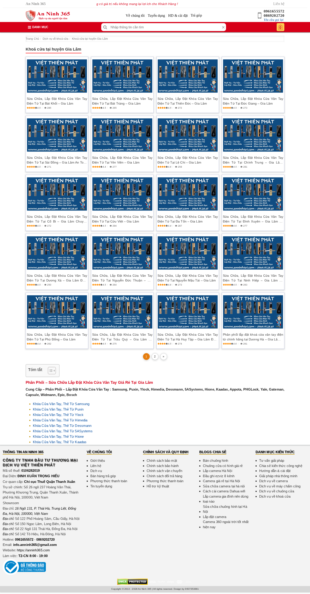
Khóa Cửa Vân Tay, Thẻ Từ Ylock (58, 415)
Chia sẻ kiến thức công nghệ (280, 466)
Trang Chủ (32, 38)
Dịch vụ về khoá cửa (55, 38)
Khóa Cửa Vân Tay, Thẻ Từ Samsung (61, 404)
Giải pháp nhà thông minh (278, 476)
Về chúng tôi (135, 15)
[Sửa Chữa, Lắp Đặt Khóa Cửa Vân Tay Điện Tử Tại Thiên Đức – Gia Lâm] (187, 76)
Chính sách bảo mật (162, 460)
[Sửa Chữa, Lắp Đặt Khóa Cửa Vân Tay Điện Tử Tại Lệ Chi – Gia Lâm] (187, 135)
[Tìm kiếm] (105, 27)
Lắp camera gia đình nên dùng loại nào (225, 499)
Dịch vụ (96, 471)
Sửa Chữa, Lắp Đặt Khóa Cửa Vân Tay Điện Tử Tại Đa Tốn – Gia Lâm (187, 219)
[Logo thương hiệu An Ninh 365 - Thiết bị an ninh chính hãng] (48, 15)
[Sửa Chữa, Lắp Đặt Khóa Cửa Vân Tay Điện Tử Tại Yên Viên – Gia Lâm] (122, 135)
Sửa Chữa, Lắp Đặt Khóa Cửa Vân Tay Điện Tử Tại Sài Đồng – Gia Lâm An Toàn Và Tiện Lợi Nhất (57, 160)
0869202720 (274, 15)
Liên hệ (278, 4)
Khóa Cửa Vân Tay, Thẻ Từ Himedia (60, 420)
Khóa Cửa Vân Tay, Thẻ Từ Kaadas (59, 442)
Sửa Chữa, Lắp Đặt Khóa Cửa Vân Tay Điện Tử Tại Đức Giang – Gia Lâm (253, 101)
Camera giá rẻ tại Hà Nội (221, 481)
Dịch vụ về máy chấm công (279, 486)
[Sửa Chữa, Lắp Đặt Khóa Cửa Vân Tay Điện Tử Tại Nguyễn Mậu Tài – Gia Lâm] (187, 253)
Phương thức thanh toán (108, 481)
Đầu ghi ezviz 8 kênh (218, 476)
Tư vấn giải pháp (271, 460)
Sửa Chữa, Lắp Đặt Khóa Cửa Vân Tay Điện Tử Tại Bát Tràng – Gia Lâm (122, 101)
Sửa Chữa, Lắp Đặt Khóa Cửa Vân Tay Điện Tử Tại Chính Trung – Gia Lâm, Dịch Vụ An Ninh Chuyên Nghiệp (253, 160)
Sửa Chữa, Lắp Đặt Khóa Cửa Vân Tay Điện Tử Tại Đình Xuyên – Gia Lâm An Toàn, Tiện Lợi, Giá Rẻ (253, 219)
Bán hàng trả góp (103, 476)
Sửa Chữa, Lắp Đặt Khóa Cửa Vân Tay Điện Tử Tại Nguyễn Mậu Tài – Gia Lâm (187, 278)
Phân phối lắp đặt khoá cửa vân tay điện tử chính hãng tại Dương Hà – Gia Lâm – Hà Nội (253, 337)
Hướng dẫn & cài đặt (274, 471)
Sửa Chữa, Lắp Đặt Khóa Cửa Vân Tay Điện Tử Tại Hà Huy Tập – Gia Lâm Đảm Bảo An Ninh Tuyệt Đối (187, 337)
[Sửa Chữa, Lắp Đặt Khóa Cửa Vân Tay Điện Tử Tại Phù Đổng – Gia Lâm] (57, 312)
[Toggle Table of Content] (49, 370)
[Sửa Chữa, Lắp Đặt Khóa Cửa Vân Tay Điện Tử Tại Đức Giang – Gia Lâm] (253, 76)
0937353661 (192, 589)
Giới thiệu (97, 460)
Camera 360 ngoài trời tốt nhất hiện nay (225, 524)
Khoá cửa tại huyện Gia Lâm (90, 38)
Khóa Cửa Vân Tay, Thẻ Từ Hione (58, 436)
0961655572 (274, 11)
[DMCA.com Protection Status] (132, 581)
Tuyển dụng (156, 15)
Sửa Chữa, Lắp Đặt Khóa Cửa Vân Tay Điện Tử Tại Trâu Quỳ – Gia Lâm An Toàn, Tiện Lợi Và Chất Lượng (122, 337)
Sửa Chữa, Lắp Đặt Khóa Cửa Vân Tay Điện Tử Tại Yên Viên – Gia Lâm (122, 160)
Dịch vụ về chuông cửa (276, 491)
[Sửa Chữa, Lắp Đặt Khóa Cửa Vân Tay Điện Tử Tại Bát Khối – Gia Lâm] (57, 76)
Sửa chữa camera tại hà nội (224, 486)
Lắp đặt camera (214, 517)
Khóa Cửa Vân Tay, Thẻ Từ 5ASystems (63, 431)
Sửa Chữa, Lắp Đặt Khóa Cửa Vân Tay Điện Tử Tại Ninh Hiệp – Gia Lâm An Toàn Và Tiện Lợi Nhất (253, 278)
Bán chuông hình (215, 460)
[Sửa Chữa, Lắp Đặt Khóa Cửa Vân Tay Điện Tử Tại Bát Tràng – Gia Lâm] (122, 76)
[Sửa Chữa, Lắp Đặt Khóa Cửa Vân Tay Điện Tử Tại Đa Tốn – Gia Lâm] (187, 194)
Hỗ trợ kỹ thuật (158, 486)
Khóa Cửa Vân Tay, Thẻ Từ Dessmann (62, 426)
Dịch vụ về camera (273, 481)
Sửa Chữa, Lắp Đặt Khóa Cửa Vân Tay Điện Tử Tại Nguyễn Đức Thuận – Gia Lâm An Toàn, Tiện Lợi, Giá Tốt (122, 278)
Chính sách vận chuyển (164, 471)
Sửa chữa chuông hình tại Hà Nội (225, 509)
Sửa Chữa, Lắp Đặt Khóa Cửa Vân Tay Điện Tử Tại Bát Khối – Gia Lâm (57, 101)
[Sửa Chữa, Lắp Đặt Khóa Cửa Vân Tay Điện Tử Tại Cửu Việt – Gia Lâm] (122, 194)
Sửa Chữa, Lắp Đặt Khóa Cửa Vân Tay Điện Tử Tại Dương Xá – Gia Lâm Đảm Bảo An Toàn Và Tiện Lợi (57, 278)
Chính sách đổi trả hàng (164, 476)
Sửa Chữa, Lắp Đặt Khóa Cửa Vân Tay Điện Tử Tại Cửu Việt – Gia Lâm (122, 219)
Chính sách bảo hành (163, 466)
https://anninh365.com (33, 550)
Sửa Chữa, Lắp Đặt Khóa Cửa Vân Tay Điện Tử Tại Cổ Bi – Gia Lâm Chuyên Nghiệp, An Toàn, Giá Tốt (57, 219)
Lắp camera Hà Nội (217, 471)
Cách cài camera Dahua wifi (224, 491)
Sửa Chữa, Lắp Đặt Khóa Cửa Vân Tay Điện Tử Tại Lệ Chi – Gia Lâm (187, 160)
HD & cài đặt (178, 15)
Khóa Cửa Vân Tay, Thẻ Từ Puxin (58, 409)
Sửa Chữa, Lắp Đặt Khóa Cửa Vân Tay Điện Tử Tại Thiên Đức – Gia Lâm (187, 101)
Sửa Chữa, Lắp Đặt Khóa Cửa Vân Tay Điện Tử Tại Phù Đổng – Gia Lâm (57, 337)
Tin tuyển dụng (101, 486)
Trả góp (196, 15)
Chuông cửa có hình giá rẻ (223, 466)
